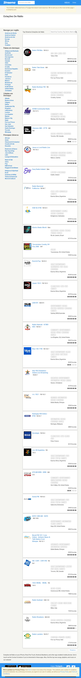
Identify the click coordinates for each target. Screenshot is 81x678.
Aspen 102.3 (36, 283)
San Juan (8, 124)
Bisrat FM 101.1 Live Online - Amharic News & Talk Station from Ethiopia (41, 538)
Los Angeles (9, 114)
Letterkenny (8, 110)
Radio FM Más (37, 50)
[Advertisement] (50, 42)
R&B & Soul (8, 166)
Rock (6, 172)
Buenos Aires (9, 100)
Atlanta (7, 98)
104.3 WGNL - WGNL (39, 583)
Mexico (7, 80)
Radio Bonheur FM (39, 87)
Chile (6, 63)
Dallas (7, 104)
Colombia (8, 65)
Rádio (67, 3)
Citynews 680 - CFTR (39, 128)
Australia (8, 53)
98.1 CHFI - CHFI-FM (39, 561)
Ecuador (7, 71)
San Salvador (9, 126)
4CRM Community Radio (41, 109)
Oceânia (7, 45)
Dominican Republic (11, 69)
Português (59, 666)
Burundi (7, 59)
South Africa (9, 86)
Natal (6, 120)
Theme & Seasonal (11, 176)
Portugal (8, 84)
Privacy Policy (64, 672)
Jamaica (8, 79)
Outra (6, 162)
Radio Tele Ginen (38, 67)
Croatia (7, 67)
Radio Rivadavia (38, 617)
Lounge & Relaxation (11, 157)
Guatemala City (10, 106)
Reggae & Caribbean (11, 168)
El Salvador (8, 73)
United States (9, 88)
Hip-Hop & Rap (9, 151)
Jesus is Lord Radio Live (41, 147)
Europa (7, 39)
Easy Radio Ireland (39, 169)
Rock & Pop (36, 261)
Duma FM (35, 497)
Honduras (8, 77)
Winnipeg (8, 132)
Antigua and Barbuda (11, 51)
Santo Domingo (10, 128)
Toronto (7, 130)
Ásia (6, 43)
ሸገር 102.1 (35, 394)
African (7, 138)
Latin (6, 155)
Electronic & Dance (11, 149)
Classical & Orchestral (12, 142)
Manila (7, 116)
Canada (7, 61)
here (29, 670)
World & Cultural (10, 178)
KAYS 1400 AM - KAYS (40, 516)
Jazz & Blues (9, 153)
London (7, 112)
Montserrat (8, 82)
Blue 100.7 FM (37, 349)
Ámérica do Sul (10, 37)
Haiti (6, 75)
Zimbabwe (8, 90)
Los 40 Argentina (38, 450)
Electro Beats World (39, 227)
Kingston (8, 108)
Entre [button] (74, 2)
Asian (7, 140)
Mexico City (8, 118)
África (7, 41)
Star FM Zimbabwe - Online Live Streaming (40, 372)
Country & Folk (9, 144)
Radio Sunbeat (37, 600)
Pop (6, 164)
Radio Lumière (37, 634)
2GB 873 (35, 303)
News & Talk (9, 160)
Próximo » (73, 650)
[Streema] (9, 2)
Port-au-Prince (10, 122)
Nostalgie (35, 433)
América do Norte (10, 33)
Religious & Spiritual (11, 170)
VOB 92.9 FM (36, 208)
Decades (8, 146)
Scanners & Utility (10, 174)
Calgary (7, 102)
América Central (10, 35)
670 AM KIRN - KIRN (39, 472)
